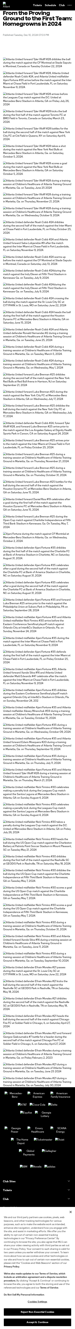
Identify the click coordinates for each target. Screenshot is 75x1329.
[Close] (71, 1212)
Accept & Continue (37, 1322)
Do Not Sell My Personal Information (24, 1294)
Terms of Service (48, 1273)
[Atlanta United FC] (6, 5)
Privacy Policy (11, 1266)
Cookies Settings (37, 1301)
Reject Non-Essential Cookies (37, 1311)
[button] (69, 5)
